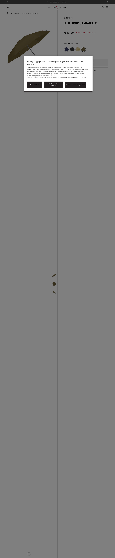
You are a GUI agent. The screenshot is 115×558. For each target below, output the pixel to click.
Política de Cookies (79, 78)
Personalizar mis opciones (75, 85)
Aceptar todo (34, 85)
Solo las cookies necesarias (53, 85)
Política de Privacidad (59, 78)
